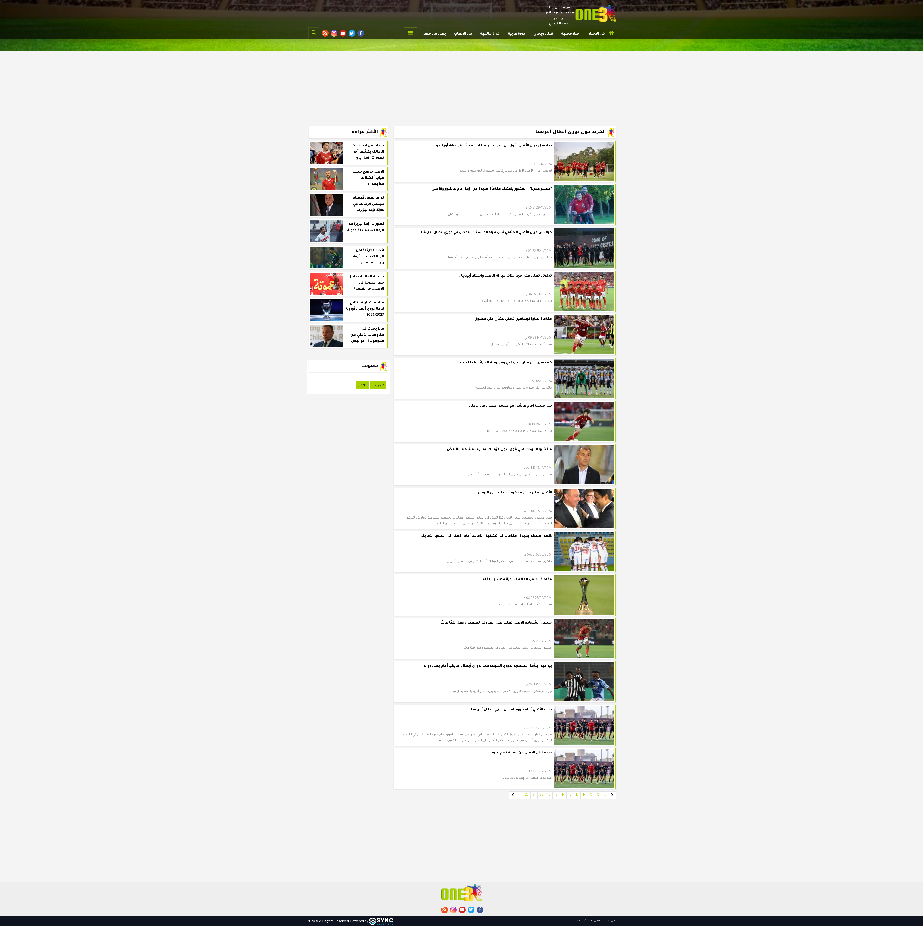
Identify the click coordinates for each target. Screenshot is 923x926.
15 (577, 795)
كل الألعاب (463, 34)
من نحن (610, 921)
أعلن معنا (580, 921)
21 (534, 795)
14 (584, 795)
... (605, 795)
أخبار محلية (570, 34)
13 (591, 795)
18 (556, 795)
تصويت (378, 385)
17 (563, 795)
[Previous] (612, 795)
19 (548, 795)
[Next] (513, 795)
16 (570, 795)
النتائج (362, 385)
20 (541, 795)
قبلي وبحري (543, 34)
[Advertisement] (461, 85)
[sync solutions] (381, 921)
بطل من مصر (434, 34)
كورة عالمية (490, 34)
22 (527, 795)
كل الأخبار (597, 34)
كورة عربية (516, 34)
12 (598, 795)
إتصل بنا (595, 921)
